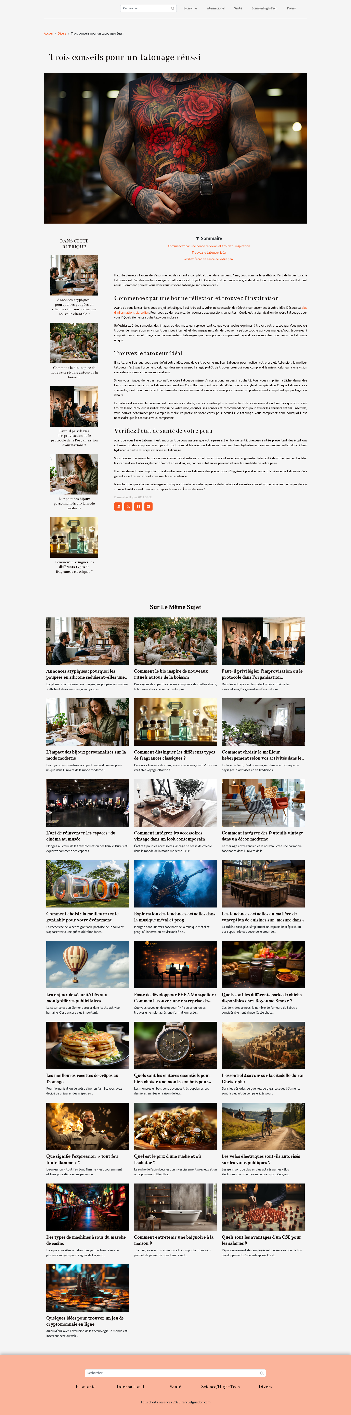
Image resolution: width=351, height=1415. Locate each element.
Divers (291, 8)
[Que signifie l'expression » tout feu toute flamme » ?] (87, 1126)
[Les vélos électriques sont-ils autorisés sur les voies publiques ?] (263, 1126)
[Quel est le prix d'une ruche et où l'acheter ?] (175, 1126)
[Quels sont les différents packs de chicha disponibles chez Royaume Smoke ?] (263, 964)
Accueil (48, 33)
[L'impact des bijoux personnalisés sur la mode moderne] (74, 474)
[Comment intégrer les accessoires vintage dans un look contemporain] (175, 802)
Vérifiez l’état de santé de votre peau (209, 259)
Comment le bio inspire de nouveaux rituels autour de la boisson (74, 372)
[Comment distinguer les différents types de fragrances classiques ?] (74, 537)
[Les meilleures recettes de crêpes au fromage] (87, 1045)
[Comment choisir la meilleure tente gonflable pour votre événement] (87, 883)
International (215, 8)
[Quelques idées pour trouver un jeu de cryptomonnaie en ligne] (87, 1288)
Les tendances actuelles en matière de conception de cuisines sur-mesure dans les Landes (261, 920)
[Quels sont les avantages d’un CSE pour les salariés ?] (263, 1207)
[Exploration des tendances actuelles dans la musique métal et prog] (175, 883)
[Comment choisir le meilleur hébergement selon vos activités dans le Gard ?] (263, 722)
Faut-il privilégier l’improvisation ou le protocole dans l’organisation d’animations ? (262, 677)
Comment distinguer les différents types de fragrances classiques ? (74, 567)
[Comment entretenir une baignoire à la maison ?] (175, 1207)
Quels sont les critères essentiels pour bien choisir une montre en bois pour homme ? (172, 1081)
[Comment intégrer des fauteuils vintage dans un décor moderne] (263, 802)
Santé (238, 8)
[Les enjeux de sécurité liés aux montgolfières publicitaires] (87, 964)
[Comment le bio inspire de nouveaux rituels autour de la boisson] (74, 343)
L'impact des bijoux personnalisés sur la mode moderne (74, 503)
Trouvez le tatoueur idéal (209, 252)
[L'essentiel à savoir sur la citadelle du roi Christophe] (263, 1045)
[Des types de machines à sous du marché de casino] (87, 1207)
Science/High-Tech (264, 8)
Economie (190, 8)
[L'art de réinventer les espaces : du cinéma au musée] (87, 802)
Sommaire (211, 238)
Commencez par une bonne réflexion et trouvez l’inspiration (209, 246)
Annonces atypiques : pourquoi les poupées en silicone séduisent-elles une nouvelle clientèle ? (85, 677)
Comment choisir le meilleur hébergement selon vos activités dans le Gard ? (261, 758)
